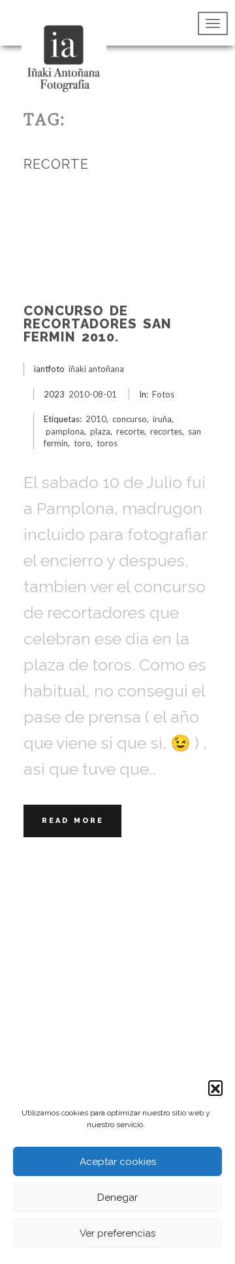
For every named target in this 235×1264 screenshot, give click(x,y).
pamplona (65, 431)
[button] (215, 1087)
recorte (130, 431)
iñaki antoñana (96, 369)
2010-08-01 (93, 394)
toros (107, 443)
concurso (129, 419)
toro (82, 443)
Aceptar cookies (118, 1162)
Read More (73, 820)
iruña (162, 419)
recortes (166, 431)
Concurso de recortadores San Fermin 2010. (98, 324)
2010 (96, 419)
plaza (100, 431)
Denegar (117, 1197)
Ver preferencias (117, 1233)
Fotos (163, 394)
